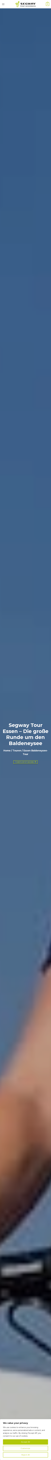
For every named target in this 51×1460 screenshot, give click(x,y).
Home (7, 750)
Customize (25, 1448)
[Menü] (3, 4)
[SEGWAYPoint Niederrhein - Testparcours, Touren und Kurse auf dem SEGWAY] (25, 4)
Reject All (25, 1455)
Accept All (25, 1442)
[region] (25, 1439)
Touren (17, 750)
